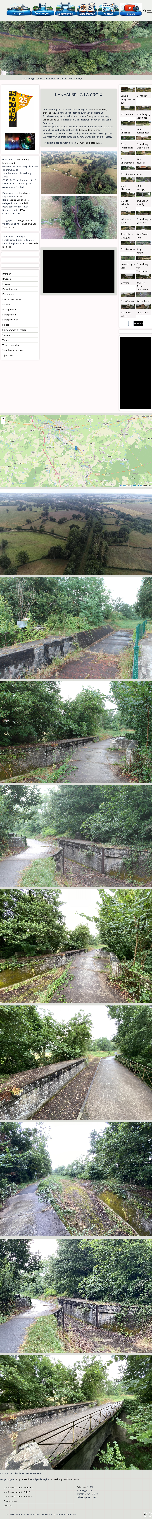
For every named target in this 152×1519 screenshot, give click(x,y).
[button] (76, 448)
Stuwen (6, 335)
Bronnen (6, 273)
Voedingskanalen (10, 345)
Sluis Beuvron (128, 249)
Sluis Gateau (142, 312)
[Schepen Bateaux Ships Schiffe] (18, 9)
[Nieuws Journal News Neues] (109, 9)
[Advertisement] (79, 271)
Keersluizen (8, 294)
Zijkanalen (7, 355)
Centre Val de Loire (52, 119)
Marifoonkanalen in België (17, 1492)
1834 (22, 210)
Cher (89, 116)
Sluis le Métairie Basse (125, 204)
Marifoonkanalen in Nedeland (18, 1487)
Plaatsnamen (10, 1501)
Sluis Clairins (127, 301)
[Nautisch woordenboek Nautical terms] (87, 9)
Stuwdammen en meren (14, 329)
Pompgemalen (9, 309)
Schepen (81, 1487)
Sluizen (6, 324)
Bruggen (6, 278)
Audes (139, 174)
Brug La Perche (25, 220)
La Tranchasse (23, 193)
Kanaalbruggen (9, 289)
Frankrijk (24, 203)
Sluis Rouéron (128, 174)
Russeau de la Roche (88, 129)
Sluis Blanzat (127, 114)
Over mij (8, 1505)
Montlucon (141, 95)
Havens (6, 284)
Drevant (125, 282)
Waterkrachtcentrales (13, 350)
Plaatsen (6, 304)
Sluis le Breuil (143, 301)
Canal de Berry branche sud (128, 99)
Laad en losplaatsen (12, 299)
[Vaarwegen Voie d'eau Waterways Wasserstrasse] (43, 9)
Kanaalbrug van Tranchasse (65, 1479)
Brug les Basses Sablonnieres (143, 286)
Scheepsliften (9, 314)
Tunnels (6, 340)
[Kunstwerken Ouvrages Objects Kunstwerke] (65, 9)
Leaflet (124, 485)
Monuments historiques (88, 142)
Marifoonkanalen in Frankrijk (18, 1496)
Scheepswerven (10, 319)
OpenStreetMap (136, 485)
